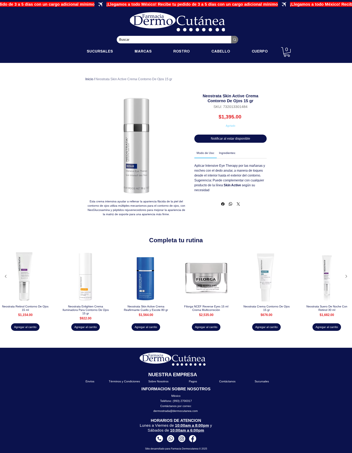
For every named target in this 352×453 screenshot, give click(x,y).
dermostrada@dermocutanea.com (175, 410)
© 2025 (203, 448)
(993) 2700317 (182, 401)
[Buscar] (234, 39)
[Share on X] (238, 204)
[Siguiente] (346, 276)
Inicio (89, 79)
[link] (206, 153)
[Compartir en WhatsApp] (230, 204)
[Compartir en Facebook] (222, 204)
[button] (287, 52)
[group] (176, 291)
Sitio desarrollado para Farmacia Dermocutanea (172, 448)
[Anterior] (5, 276)
